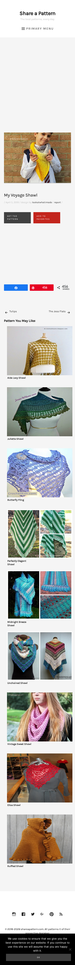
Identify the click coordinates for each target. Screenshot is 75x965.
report (57, 202)
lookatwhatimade (42, 202)
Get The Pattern (12, 217)
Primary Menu (40, 28)
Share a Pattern (38, 13)
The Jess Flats (57, 311)
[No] (70, 949)
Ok (38, 957)
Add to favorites (43, 217)
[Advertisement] (37, 89)
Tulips (13, 311)
